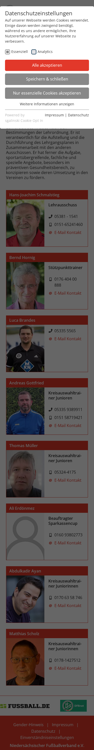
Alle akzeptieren (47, 65)
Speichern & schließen (47, 79)
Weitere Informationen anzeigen (47, 104)
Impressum (54, 115)
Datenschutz (78, 115)
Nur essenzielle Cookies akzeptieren (47, 93)
